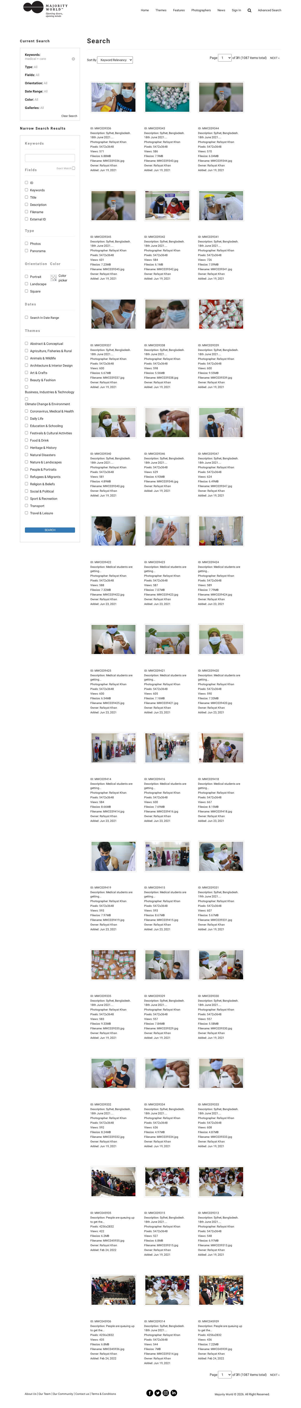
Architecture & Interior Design (51, 365)
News (221, 10)
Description (38, 205)
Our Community (63, 1394)
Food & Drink (39, 440)
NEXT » (275, 58)
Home (145, 10)
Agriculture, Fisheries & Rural (51, 351)
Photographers (201, 10)
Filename (36, 212)
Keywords (37, 190)
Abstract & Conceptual (46, 344)
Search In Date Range (44, 317)
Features (179, 10)
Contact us (82, 1394)
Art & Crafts (38, 373)
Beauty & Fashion (43, 380)
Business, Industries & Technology (49, 392)
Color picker (62, 278)
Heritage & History (43, 448)
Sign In (236, 10)
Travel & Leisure (41, 513)
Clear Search (69, 116)
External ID (38, 219)
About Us (30, 1394)
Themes (160, 10)
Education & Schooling (46, 426)
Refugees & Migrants (45, 477)
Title (33, 197)
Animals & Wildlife (43, 358)
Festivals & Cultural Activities (51, 433)
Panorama (38, 251)
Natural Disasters (42, 455)
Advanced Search (269, 10)
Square (35, 291)
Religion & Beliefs (42, 484)
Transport (37, 506)
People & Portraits (43, 469)
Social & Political (42, 491)
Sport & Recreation (43, 498)
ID (31, 183)
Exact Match (64, 168)
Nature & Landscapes (46, 462)
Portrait (35, 277)
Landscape (38, 284)
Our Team (45, 1394)
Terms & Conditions (103, 1394)
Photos (35, 244)
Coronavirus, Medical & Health (52, 411)
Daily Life (36, 418)
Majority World (224, 1394)
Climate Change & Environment (47, 404)
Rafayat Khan (108, 165)
